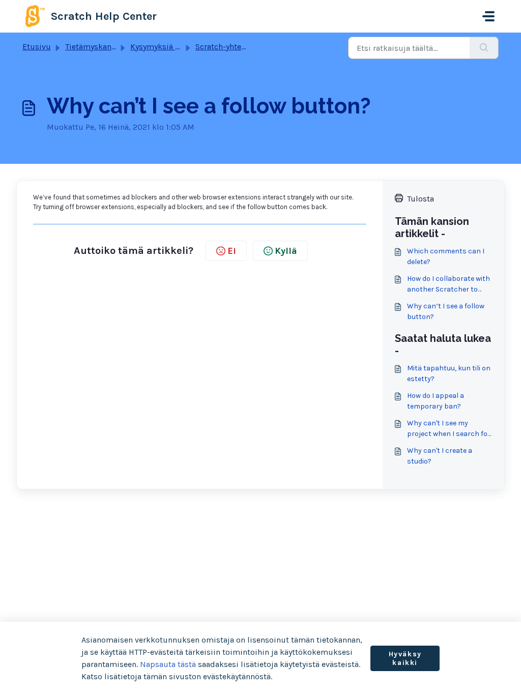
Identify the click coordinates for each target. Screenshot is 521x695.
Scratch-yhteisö (223, 46)
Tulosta (420, 199)
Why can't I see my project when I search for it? (448, 429)
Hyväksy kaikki (405, 659)
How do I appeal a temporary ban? (435, 401)
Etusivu (36, 46)
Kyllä (286, 250)
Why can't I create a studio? (439, 456)
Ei (231, 250)
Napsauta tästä (168, 664)
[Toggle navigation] (488, 16)
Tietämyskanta (92, 46)
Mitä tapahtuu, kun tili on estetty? (448, 373)
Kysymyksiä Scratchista (173, 46)
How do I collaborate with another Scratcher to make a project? (448, 284)
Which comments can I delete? (445, 256)
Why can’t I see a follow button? (445, 311)
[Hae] (484, 48)
